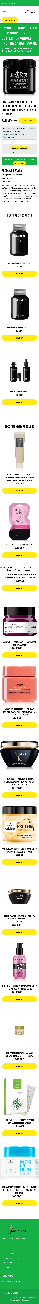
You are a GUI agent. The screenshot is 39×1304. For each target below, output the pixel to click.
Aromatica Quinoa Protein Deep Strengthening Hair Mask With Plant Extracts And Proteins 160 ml (19, 477)
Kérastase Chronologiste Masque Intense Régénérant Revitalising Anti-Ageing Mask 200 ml (19, 781)
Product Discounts (12, 132)
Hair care (15, 175)
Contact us (13, 1297)
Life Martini (10, 1254)
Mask (21, 175)
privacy (15, 152)
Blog (7, 1267)
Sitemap (25, 1300)
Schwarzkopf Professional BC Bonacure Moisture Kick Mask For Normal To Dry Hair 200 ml (19, 1190)
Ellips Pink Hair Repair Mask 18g (19, 544)
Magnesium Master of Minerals (19, 327)
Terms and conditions (27, 1297)
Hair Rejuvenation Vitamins (19, 263)
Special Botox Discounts (14, 134)
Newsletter (9, 137)
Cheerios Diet (11, 1262)
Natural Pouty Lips (13, 1258)
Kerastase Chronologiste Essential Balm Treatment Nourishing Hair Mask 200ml (19, 918)
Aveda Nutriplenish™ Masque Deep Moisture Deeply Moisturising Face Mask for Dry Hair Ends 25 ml (20, 711)
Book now (19, 163)
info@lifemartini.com (8, 3)
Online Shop (10, 20)
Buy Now (28, 121)
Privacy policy (15, 1300)
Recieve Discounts (19, 148)
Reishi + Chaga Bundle (19, 391)
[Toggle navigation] (4, 11)
